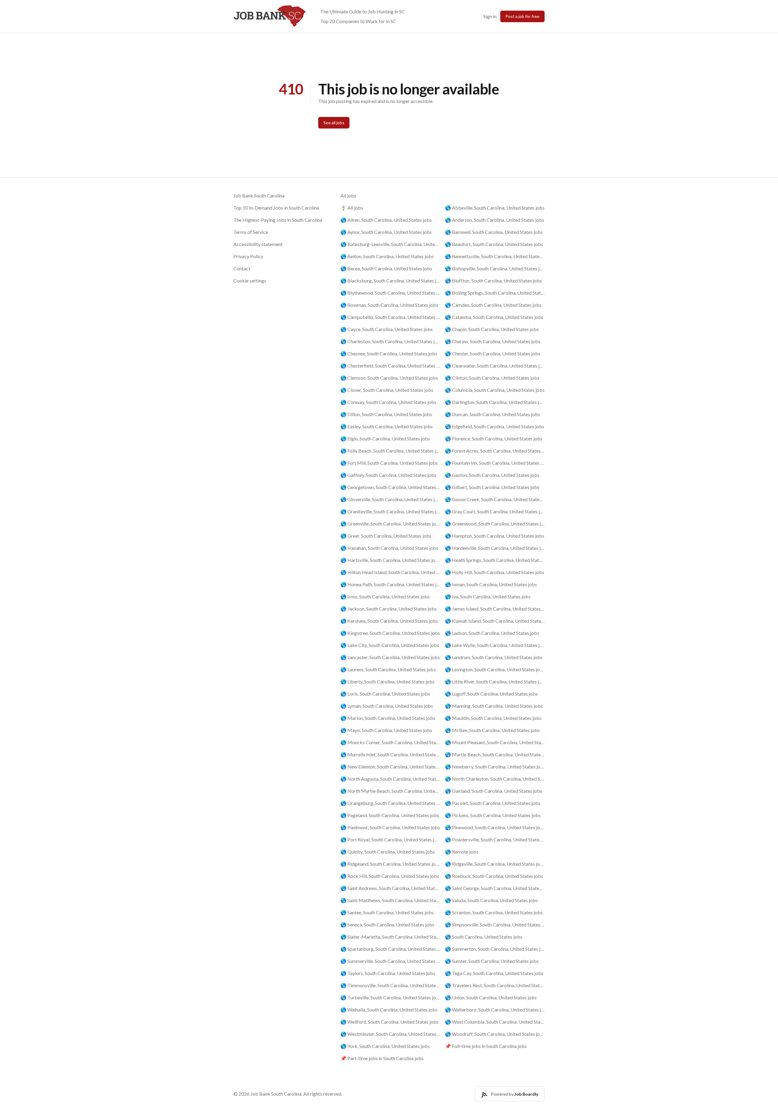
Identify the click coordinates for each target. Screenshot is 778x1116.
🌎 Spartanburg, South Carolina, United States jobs (390, 949)
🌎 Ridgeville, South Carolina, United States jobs (495, 864)
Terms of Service (250, 232)
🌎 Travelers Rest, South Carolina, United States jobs (495, 985)
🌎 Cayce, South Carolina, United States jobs (386, 329)
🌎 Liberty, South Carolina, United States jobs (387, 681)
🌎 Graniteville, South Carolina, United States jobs (390, 511)
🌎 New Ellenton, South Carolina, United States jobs (390, 766)
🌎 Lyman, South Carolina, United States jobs (386, 706)
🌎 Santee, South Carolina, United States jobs (387, 912)
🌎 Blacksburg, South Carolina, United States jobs (390, 280)
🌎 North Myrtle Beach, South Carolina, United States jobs (390, 791)
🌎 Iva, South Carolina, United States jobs (488, 596)
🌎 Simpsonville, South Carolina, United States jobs (495, 924)
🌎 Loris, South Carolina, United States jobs (385, 694)
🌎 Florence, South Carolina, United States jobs (493, 438)
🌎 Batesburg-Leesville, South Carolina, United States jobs (390, 244)
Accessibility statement (258, 244)
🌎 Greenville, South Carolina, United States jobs (390, 523)
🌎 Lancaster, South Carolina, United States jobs (390, 657)
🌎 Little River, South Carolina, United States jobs (495, 681)
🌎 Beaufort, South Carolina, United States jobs (494, 244)
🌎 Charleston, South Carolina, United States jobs (390, 341)
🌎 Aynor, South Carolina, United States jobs (386, 232)
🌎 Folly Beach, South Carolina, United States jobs (390, 451)
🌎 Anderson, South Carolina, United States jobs (494, 220)
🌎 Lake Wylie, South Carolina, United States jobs (495, 645)
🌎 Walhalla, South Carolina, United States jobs (389, 1009)
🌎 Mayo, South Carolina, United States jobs (386, 730)
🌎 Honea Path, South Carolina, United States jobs (390, 584)
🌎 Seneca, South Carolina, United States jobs (387, 924)
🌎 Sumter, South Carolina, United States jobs (492, 961)
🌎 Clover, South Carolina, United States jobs (386, 390)
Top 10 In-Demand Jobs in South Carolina (276, 208)
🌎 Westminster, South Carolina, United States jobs (390, 1034)
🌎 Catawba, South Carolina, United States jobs (494, 317)
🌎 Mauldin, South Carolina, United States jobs (493, 718)
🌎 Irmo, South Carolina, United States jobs (385, 596)
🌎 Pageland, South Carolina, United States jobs (389, 815)
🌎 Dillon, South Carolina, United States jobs (386, 414)
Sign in (490, 16)
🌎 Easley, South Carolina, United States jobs (386, 426)
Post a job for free (522, 16)
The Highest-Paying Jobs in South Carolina (277, 220)
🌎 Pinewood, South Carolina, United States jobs (495, 827)
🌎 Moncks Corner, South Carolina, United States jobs (390, 742)
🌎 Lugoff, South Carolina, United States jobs (491, 694)
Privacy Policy (248, 256)
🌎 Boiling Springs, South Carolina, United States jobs (495, 293)
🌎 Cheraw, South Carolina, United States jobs (492, 341)
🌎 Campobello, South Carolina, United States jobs (390, 317)
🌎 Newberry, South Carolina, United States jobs (495, 766)
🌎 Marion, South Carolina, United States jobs (387, 718)
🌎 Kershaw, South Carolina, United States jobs (389, 621)
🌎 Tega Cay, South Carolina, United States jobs (494, 973)
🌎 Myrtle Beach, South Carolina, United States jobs (495, 754)
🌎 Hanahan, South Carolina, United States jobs (389, 548)
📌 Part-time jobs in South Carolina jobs (382, 1058)
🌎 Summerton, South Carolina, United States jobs (495, 949)
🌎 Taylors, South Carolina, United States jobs (387, 973)
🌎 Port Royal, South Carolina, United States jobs (390, 839)
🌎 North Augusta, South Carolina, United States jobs (390, 779)
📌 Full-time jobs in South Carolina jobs (486, 1046)
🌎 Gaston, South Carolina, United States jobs (492, 475)
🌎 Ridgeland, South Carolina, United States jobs (390, 864)
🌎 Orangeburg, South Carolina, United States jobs (390, 803)
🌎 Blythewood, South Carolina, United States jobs (390, 293)
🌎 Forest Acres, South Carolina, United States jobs (495, 451)
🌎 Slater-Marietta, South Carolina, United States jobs (390, 937)
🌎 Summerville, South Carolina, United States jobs (390, 961)
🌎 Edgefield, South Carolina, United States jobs (494, 426)
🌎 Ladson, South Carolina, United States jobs (492, 633)
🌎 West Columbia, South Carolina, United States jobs (495, 1022)
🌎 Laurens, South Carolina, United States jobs (388, 669)
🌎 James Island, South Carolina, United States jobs (495, 608)
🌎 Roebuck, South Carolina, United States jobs (494, 876)
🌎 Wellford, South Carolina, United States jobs (389, 1022)
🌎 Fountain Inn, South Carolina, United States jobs (495, 463)
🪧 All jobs (351, 208)
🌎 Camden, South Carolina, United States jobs (493, 305)
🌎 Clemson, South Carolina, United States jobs (389, 378)
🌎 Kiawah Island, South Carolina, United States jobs (495, 621)
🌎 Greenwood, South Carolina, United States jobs (495, 523)
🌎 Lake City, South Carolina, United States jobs (389, 645)
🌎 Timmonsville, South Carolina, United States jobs (390, 985)
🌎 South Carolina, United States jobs (483, 937)
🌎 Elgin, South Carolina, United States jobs (385, 438)
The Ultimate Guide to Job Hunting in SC (362, 11)
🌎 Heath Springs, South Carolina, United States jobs (495, 560)
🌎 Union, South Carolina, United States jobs (491, 997)
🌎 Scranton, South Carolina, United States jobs (494, 912)
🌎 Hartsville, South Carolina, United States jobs (390, 560)
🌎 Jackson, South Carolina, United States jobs (388, 608)
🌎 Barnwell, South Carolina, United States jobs (494, 232)
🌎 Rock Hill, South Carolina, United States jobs (389, 876)
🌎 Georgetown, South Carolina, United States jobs (390, 487)
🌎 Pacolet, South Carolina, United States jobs (492, 803)
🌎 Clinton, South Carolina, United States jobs (492, 378)
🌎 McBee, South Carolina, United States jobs (492, 730)
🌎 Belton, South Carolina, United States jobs (387, 256)
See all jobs (333, 122)
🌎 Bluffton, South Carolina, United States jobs (493, 280)
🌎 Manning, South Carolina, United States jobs (494, 706)
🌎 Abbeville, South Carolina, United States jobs (495, 208)
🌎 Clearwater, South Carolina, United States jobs (495, 365)
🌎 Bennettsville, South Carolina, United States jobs (495, 256)
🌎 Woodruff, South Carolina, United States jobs (495, 1034)
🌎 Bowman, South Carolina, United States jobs (389, 305)
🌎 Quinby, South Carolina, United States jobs (387, 851)
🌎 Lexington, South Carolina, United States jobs (495, 669)
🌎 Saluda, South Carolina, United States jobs (491, 900)
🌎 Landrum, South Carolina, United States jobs (493, 657)
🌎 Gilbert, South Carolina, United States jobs (492, 487)
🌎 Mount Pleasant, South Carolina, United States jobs (495, 742)
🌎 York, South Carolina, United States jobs (385, 1046)
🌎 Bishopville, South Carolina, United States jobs (495, 268)
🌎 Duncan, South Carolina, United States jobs (492, 414)
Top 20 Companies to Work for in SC (358, 21)
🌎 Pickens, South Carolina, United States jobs (493, 815)
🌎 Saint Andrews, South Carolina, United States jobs (390, 888)
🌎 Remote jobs (461, 851)
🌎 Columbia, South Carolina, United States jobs (495, 390)
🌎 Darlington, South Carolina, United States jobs (495, 402)
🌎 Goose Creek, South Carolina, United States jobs (495, 499)
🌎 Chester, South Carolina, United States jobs (492, 353)
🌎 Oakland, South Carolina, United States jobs (493, 791)
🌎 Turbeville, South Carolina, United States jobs (390, 997)
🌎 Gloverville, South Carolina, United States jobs (390, 499)
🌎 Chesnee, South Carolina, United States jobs (388, 353)
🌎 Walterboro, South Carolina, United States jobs (495, 1009)
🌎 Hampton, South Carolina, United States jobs (494, 536)
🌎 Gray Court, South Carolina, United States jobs (495, 511)
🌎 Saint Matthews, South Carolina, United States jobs (390, 900)
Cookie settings (249, 280)
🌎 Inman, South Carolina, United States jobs (491, 584)
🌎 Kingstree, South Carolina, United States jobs (390, 633)
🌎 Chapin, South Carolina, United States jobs (492, 329)
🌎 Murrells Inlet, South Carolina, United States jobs (390, 754)
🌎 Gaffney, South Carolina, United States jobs (388, 475)
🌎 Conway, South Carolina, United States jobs (388, 402)
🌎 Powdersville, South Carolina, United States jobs (495, 839)
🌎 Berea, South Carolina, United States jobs (386, 268)
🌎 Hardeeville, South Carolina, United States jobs (495, 548)
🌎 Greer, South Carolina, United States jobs (386, 536)
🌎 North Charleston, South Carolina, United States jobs (495, 779)
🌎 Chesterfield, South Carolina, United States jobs (390, 365)
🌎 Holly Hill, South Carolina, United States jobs (494, 572)
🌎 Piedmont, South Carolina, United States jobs (390, 827)
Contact (241, 268)
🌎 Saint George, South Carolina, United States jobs (495, 888)
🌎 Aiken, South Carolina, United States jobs (386, 220)
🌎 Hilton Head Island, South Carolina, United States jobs (390, 572)
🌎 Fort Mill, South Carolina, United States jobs (389, 463)
